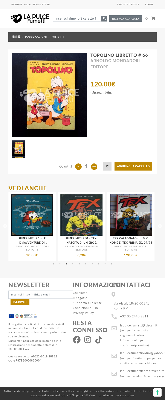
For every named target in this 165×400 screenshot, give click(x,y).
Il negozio (80, 298)
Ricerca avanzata (125, 18)
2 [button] (60, 264)
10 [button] (111, 264)
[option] (54, 226)
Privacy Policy (83, 313)
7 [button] (92, 264)
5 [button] (79, 264)
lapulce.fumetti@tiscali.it (138, 325)
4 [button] (73, 264)
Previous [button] (5, 226)
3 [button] (66, 264)
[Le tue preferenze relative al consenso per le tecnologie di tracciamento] (157, 392)
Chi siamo (80, 293)
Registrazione (128, 4)
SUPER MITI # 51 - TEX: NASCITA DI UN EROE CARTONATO (54, 242)
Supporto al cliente (87, 303)
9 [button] (105, 264)
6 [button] (86, 264)
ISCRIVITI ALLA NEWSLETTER (30, 4)
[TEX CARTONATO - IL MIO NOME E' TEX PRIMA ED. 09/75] (103, 215)
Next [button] (160, 226)
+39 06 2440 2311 (134, 316)
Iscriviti (20, 302)
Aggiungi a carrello (133, 166)
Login (149, 4)
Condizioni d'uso (85, 308)
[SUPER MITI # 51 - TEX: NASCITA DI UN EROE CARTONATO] (54, 215)
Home (16, 36)
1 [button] (53, 264)
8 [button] (98, 264)
